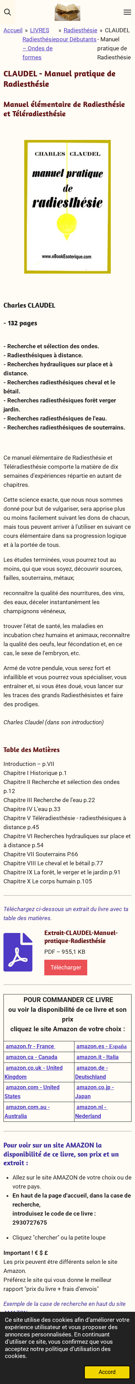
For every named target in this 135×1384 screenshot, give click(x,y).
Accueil (12, 30)
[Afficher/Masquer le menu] (127, 12)
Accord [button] (107, 1372)
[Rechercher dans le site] (7, 12)
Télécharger (66, 967)
